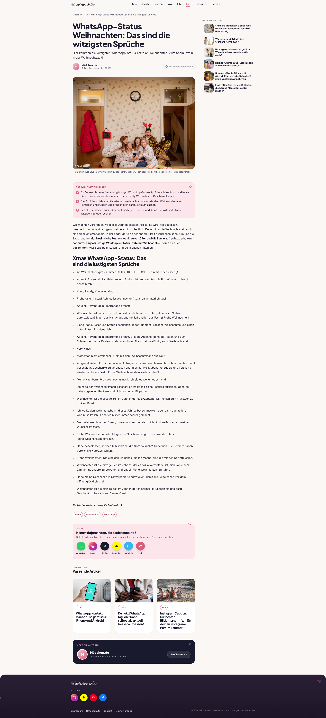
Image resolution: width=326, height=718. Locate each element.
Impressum (77, 710)
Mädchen (77, 14)
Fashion (158, 3)
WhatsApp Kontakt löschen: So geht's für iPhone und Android (91, 616)
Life (179, 3)
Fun (188, 3)
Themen (215, 3)
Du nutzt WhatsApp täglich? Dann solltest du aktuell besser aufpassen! (131, 618)
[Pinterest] (93, 697)
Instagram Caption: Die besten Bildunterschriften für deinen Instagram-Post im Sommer (175, 620)
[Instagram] (74, 697)
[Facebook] (103, 697)
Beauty (145, 3)
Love (170, 3)
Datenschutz (93, 710)
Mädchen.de (89, 65)
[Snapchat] (84, 697)
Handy (78, 514)
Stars (134, 3)
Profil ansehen (179, 654)
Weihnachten (92, 514)
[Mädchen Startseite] (83, 4)
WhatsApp (109, 514)
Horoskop (200, 3)
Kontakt (107, 710)
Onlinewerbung (123, 710)
